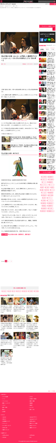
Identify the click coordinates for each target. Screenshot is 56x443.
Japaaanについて (33, 419)
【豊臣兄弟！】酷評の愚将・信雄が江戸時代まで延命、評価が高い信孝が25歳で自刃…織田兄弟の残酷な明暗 (51, 104)
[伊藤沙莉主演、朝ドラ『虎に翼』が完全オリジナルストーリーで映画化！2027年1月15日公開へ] (42, 84)
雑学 (43, 187)
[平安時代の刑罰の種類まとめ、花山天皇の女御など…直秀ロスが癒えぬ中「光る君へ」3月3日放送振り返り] (7, 319)
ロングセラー (44, 184)
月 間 (53, 49)
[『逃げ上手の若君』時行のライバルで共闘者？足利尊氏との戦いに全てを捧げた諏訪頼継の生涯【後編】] (42, 149)
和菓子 (31, 405)
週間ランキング (33, 427)
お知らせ (4, 419)
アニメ (44, 182)
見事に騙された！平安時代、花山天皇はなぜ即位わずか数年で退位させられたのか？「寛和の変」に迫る (24, 145)
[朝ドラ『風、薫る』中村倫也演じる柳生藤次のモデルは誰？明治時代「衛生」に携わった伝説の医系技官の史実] (42, 78)
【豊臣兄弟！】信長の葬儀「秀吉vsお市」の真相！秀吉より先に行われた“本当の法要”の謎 (51, 91)
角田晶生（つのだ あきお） (28, 64)
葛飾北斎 (44, 211)
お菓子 (47, 187)
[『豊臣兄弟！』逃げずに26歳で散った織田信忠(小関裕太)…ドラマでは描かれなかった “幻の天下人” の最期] (42, 113)
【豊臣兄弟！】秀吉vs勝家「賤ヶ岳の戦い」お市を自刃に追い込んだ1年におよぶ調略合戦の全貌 (51, 56)
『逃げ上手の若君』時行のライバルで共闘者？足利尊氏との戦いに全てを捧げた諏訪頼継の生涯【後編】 (51, 151)
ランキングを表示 (47, 172)
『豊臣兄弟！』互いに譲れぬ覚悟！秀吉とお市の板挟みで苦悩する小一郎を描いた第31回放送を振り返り (51, 145)
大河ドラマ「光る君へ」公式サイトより (19, 120)
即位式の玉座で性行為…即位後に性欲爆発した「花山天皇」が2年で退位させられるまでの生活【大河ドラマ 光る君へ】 (24, 138)
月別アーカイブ (33, 425)
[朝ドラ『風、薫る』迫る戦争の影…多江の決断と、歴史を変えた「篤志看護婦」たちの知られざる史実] (42, 131)
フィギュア (50, 200)
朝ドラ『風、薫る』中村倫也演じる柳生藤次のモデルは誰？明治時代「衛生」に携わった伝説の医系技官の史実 (51, 80)
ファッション (5, 401)
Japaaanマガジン (8, 5)
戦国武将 (50, 182)
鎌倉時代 (50, 205)
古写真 (3, 411)
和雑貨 (31, 403)
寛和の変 (25, 291)
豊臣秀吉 (44, 203)
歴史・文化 (15, 5)
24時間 (42, 49)
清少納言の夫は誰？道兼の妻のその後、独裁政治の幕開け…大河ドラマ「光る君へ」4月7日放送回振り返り (6, 361)
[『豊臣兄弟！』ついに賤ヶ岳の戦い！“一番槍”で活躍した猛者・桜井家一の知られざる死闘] (42, 167)
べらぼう (44, 192)
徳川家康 (51, 195)
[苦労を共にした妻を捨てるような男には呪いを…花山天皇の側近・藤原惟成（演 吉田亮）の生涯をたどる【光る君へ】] (32, 319)
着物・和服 (32, 401)
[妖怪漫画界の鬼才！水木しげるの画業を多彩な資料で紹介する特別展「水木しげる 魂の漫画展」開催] (42, 107)
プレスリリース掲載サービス (48, 26)
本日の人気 (4, 427)
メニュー (1, 1)
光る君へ (4, 291)
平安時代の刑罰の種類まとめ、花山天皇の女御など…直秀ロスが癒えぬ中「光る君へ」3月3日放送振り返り (6, 327)
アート (3, 398)
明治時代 (44, 195)
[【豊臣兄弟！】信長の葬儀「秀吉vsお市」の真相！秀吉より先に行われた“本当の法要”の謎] (42, 90)
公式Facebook (41, 39)
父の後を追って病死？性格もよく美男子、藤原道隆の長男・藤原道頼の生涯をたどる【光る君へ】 (19, 326)
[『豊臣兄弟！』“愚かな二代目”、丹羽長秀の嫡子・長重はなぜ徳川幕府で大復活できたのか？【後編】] (42, 60)
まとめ (31, 396)
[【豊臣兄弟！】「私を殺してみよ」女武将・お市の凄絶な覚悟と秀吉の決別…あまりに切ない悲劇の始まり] (42, 125)
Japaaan (28, 1)
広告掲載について (6, 421)
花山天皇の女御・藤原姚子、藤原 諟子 (16, 234)
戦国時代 (51, 177)
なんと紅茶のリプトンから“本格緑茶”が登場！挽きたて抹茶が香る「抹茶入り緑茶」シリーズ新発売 (51, 157)
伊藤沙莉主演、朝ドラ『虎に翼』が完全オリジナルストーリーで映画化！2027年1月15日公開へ (51, 86)
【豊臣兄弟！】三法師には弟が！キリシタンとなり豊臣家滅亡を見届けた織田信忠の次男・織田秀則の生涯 (51, 68)
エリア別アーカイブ (6, 425)
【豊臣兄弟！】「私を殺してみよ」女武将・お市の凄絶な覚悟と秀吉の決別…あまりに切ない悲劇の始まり (51, 127)
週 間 (47, 49)
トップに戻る (52, 391)
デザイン (50, 198)
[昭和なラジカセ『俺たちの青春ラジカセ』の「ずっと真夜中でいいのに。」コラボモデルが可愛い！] (42, 95)
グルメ (3, 405)
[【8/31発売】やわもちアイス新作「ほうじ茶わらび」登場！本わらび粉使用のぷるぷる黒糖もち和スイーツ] (42, 137)
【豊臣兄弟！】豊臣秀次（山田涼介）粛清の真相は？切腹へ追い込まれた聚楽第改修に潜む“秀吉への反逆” (51, 121)
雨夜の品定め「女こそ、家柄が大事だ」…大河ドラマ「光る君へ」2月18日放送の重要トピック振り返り (32, 309)
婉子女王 (19, 291)
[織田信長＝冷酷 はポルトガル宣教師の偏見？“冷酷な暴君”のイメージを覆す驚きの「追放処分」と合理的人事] (42, 161)
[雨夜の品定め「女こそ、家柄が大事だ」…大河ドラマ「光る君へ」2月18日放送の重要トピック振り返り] (32, 301)
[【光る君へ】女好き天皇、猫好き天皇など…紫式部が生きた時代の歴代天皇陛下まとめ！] (19, 301)
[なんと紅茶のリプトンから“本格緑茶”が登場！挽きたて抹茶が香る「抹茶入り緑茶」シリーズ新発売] (42, 155)
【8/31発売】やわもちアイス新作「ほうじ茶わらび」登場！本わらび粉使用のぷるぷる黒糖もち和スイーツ (51, 139)
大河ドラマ (44, 179)
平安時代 (31, 291)
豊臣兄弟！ (51, 203)
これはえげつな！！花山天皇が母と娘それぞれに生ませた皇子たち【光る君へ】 (6, 343)
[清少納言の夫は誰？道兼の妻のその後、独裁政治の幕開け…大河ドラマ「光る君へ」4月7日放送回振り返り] (7, 353)
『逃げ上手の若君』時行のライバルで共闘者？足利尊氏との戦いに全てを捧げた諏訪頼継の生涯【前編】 (51, 74)
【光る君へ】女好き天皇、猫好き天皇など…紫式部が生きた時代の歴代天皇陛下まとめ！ (19, 308)
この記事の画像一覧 (20, 288)
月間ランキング (5, 429)
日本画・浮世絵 (33, 398)
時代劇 (47, 190)
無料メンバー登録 (33, 423)
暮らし (3, 409)
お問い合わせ (32, 421)
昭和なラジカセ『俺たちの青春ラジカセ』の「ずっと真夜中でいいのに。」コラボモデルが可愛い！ (51, 97)
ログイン (47, 4)
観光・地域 (4, 407)
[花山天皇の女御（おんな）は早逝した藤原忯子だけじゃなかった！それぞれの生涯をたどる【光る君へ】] (20, 43)
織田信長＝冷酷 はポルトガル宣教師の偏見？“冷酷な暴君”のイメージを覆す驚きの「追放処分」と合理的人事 (51, 163)
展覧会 (44, 205)
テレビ (52, 190)
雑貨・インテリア (6, 403)
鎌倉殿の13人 (51, 211)
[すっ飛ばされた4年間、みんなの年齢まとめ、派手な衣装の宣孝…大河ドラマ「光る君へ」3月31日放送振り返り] (32, 336)
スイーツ (52, 184)
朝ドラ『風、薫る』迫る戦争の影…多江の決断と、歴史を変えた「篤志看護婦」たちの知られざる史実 (51, 133)
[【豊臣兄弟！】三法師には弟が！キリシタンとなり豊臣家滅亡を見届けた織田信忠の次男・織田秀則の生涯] (42, 66)
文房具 (44, 200)
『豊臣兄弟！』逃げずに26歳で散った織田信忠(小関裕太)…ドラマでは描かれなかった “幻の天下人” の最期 (51, 116)
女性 (14, 291)
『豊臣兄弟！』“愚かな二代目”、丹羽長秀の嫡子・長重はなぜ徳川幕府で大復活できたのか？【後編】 (51, 62)
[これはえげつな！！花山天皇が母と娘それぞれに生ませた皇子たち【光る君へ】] (7, 336)
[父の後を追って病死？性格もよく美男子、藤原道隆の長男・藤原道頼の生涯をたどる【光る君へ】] (19, 319)
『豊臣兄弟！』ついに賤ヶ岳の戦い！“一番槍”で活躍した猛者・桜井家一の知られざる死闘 (51, 169)
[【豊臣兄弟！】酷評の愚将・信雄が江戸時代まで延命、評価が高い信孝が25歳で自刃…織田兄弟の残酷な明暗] (42, 101)
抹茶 (45, 198)
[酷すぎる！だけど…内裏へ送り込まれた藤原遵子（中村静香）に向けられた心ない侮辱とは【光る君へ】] (19, 336)
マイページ (4, 423)
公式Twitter (45, 39)
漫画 (42, 190)
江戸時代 (44, 177)
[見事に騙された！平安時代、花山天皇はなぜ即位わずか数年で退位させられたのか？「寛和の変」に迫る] (7, 301)
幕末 (53, 187)
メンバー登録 (53, 4)
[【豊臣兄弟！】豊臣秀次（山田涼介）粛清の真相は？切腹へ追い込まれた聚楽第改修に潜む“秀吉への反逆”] (42, 119)
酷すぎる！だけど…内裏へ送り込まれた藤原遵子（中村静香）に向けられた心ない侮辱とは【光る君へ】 (19, 344)
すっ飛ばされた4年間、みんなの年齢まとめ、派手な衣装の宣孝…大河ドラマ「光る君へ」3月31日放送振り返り (32, 344)
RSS (52, 39)
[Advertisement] (20, 20)
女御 (10, 291)
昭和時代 (44, 208)
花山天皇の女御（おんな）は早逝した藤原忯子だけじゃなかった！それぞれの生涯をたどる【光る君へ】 (20, 7)
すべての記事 (5, 396)
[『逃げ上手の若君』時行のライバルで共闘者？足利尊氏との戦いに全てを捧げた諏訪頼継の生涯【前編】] (42, 72)
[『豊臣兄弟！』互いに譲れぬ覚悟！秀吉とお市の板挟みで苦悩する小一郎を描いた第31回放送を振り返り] (42, 143)
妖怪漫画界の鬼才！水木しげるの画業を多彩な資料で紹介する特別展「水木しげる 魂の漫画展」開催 (51, 109)
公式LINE (49, 39)
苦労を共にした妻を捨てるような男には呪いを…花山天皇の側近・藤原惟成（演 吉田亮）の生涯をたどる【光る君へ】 (32, 327)
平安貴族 (37, 291)
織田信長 (51, 192)
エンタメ (31, 407)
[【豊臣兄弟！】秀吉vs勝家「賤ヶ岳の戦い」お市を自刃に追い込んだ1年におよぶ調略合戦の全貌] (42, 54)
